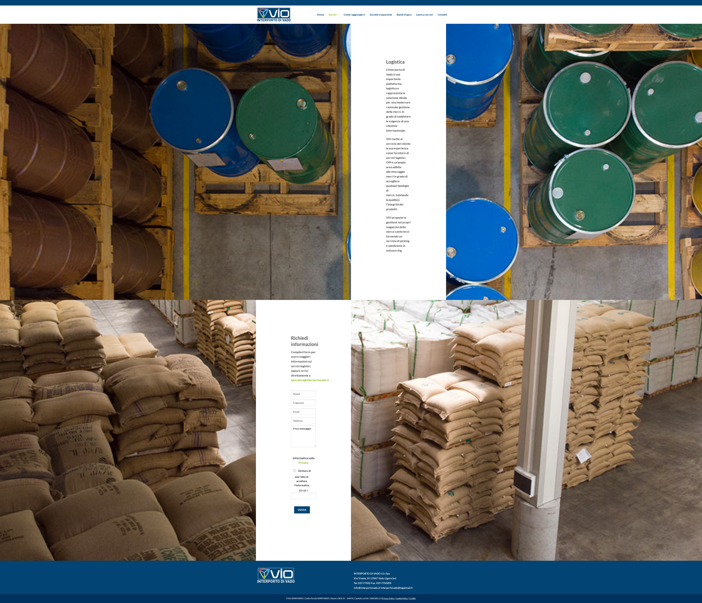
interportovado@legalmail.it (397, 587)
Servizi (333, 14)
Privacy (304, 462)
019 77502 (364, 583)
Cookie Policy (402, 598)
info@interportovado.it (367, 587)
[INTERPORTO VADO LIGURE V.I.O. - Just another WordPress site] (273, 14)
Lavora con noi (424, 14)
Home (320, 14)
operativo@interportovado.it (310, 380)
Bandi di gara (404, 14)
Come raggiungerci (354, 14)
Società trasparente (381, 14)
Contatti (442, 14)
